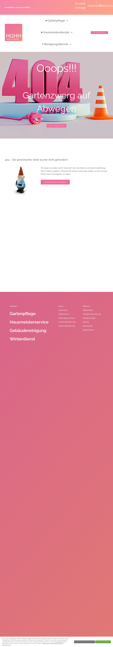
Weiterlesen (46, 643)
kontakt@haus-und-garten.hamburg (17, 7)
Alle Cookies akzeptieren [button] (103, 642)
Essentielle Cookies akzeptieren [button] (84, 642)
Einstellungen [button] (59, 642)
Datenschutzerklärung (56, 643)
